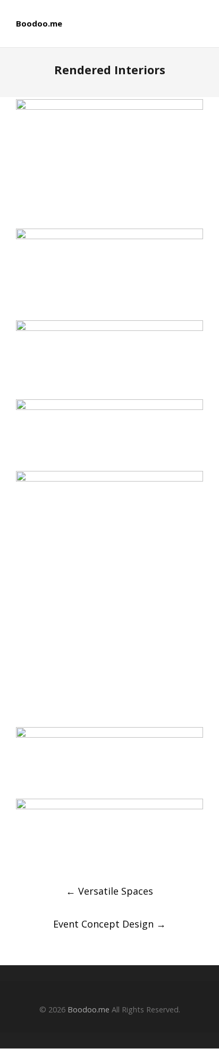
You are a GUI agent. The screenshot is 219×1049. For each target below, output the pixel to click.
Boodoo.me (39, 24)
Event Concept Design (109, 923)
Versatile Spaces (109, 891)
